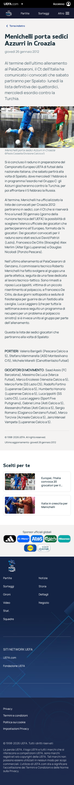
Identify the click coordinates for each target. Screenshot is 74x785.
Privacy (7, 709)
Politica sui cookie (14, 722)
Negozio (44, 602)
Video (6, 602)
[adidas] (9, 539)
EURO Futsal (9, 13)
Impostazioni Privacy (16, 728)
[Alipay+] (23, 539)
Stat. (6, 611)
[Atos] (37, 539)
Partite (7, 578)
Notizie (43, 578)
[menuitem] (26, 13)
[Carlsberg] (50, 539)
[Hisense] (64, 539)
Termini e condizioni (15, 715)
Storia (42, 586)
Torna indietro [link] (17, 26)
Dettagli (43, 594)
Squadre (8, 619)
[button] (62, 13)
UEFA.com (9, 657)
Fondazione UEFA (14, 666)
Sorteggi (8, 586)
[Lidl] (30, 548)
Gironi (6, 594)
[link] (25, 13)
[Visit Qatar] (43, 548)
